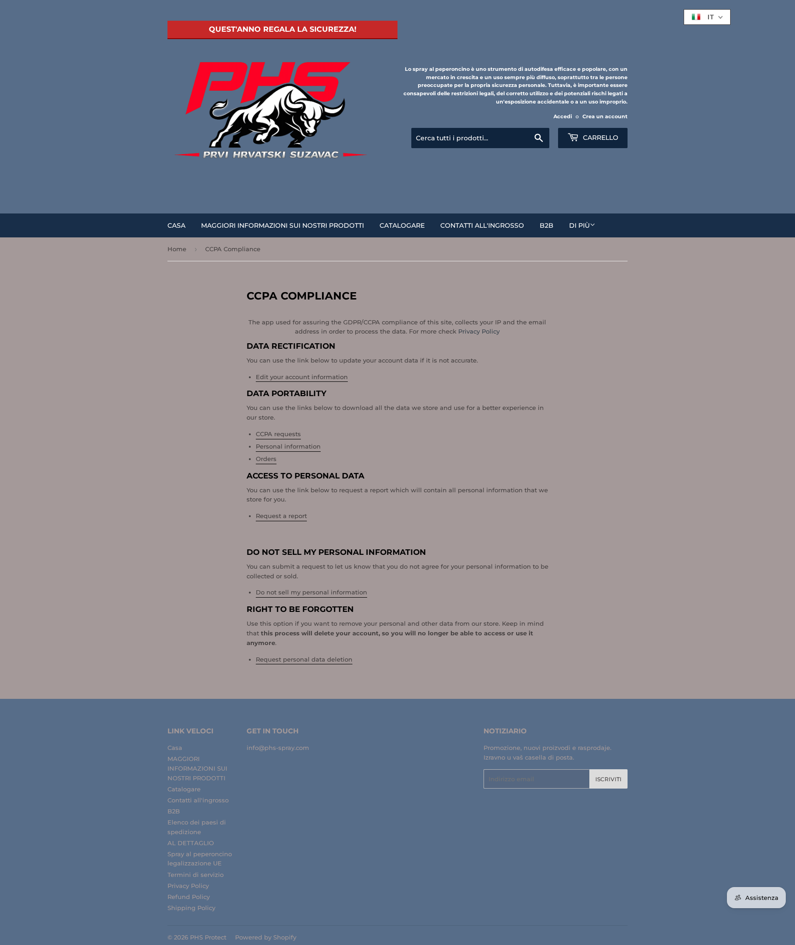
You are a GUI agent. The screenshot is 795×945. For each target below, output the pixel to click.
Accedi (562, 116)
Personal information (288, 446)
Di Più (579, 225)
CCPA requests (278, 434)
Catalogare (402, 225)
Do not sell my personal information (311, 592)
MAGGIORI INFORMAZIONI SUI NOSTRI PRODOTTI (282, 225)
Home (176, 249)
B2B (546, 225)
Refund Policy (188, 896)
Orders (266, 458)
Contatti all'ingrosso (482, 225)
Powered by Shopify (265, 937)
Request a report (281, 515)
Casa (176, 225)
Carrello (599, 137)
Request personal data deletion (304, 659)
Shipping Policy (191, 907)
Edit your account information (302, 376)
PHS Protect (208, 937)
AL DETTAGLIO (190, 843)
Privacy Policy (479, 331)
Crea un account (605, 116)
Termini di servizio (195, 874)
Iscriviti (608, 779)
